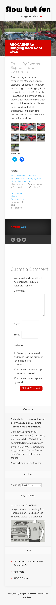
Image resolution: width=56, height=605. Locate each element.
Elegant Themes (28, 594)
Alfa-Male (19, 571)
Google (13, 240)
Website (18, 345)
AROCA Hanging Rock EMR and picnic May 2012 (18, 179)
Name (18, 324)
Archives (15, 485)
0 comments (22, 69)
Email (17, 334)
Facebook (18, 240)
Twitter (24, 240)
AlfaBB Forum (21, 578)
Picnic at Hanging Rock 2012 (34, 179)
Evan (31, 64)
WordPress (28, 597)
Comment (20, 290)
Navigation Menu (29, 16)
